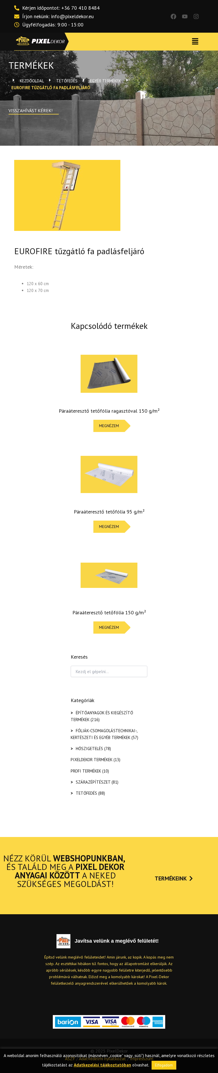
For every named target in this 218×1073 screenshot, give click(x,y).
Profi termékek (86, 771)
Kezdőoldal (32, 80)
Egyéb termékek (105, 80)
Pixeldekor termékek (91, 759)
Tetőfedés (66, 80)
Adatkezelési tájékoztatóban (102, 1065)
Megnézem (109, 425)
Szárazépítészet (93, 782)
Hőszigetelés (89, 748)
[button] (195, 42)
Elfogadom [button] (164, 1065)
